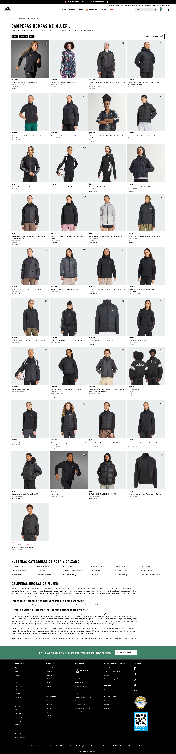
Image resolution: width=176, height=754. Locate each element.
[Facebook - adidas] (147, 669)
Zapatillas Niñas (94, 571)
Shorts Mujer (93, 575)
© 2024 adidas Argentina (88, 751)
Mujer (64, 10)
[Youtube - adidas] (147, 691)
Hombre (72, 10)
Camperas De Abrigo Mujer (72, 571)
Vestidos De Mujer (146, 571)
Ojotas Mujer (41, 571)
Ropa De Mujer (68, 566)
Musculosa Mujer (121, 571)
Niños (81, 10)
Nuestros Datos (54, 746)
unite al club (163, 5)
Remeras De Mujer (44, 575)
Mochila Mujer (16, 575)
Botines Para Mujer (121, 575)
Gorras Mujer (145, 566)
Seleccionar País (133, 746)
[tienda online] (7, 8)
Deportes (103, 10)
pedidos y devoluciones (145, 5)
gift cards (155, 5)
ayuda (136, 5)
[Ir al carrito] (169, 9)
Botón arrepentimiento (126, 5)
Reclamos (142, 746)
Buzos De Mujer (120, 566)
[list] (78, 36)
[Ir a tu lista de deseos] (164, 9)
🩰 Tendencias (91, 10)
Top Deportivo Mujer (70, 575)
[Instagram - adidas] (147, 674)
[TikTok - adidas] (147, 685)
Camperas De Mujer (18, 571)
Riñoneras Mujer (43, 566)
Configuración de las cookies (40, 746)
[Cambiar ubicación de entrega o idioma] (170, 5)
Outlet (112, 10)
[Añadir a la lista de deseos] (46, 44)
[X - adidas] (147, 680)
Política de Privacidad (120, 746)
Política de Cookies (106, 746)
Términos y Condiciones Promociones (88, 746)
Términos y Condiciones (67, 746)
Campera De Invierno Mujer (150, 575)
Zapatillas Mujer (17, 566)
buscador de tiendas (113, 5)
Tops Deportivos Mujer (97, 566)
